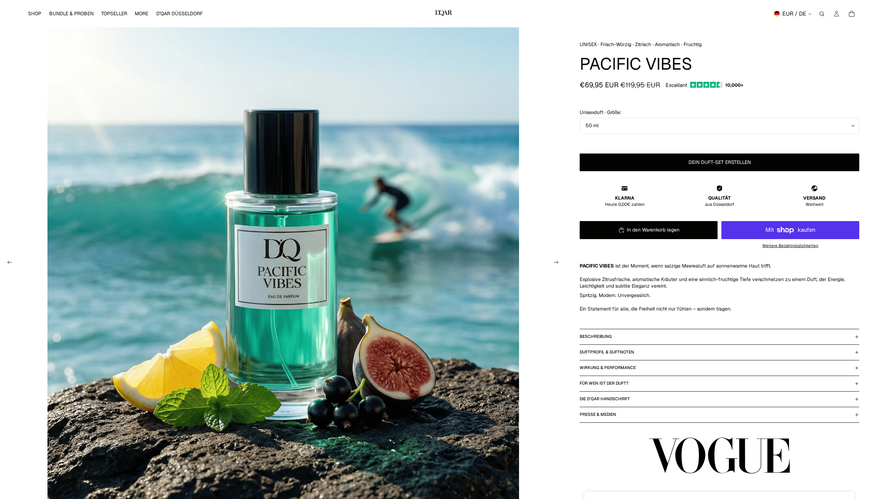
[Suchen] (821, 13)
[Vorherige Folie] (7, 263)
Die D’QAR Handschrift (605, 399)
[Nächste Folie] (558, 263)
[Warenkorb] (851, 13)
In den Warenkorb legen (653, 230)
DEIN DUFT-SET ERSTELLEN (719, 162)
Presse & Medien (598, 414)
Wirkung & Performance (608, 367)
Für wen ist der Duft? (604, 383)
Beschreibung (596, 336)
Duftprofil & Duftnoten (607, 352)
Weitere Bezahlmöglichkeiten (790, 245)
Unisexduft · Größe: (601, 112)
